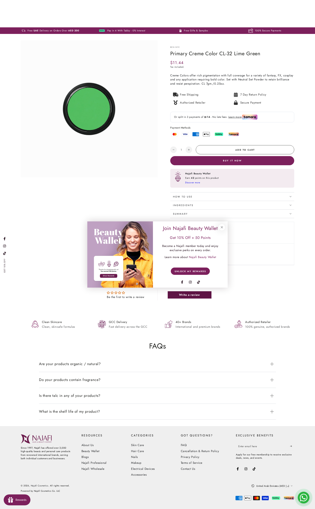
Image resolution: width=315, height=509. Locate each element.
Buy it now (232, 160)
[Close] (222, 227)
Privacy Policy (190, 457)
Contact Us (188, 469)
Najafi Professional (94, 463)
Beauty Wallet (90, 451)
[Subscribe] (292, 446)
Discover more (192, 182)
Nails (134, 457)
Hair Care (137, 451)
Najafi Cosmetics (39, 485)
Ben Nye (175, 47)
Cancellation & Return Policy (200, 451)
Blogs (85, 457)
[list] (157, 324)
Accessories (139, 475)
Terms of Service (192, 463)
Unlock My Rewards (190, 271)
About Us (87, 445)
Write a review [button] (189, 295)
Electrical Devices (143, 469)
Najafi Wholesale (93, 469)
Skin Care (137, 445)
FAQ (184, 445)
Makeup (136, 463)
